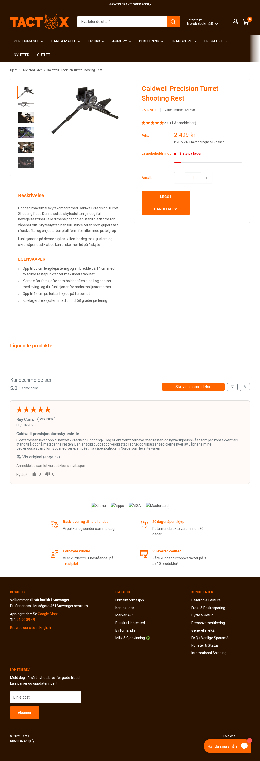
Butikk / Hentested (130, 623)
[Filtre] (232, 387)
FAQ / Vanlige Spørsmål (210, 638)
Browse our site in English (30, 628)
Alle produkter (32, 70)
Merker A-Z (124, 615)
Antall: (147, 178)
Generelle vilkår (203, 630)
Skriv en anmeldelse (193, 386)
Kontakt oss (124, 608)
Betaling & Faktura (206, 600)
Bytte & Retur (202, 615)
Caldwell (149, 110)
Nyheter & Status (205, 645)
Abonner (24, 712)
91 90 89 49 (26, 619)
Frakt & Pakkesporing (208, 608)
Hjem (14, 70)
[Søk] (173, 21)
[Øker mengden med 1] (206, 177)
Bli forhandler (126, 630)
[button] (153, 123)
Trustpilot (70, 564)
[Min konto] (235, 21)
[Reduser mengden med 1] (179, 177)
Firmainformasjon (129, 600)
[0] (245, 22)
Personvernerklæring (208, 623)
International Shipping (208, 653)
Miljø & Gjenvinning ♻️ (132, 638)
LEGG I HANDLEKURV (165, 203)
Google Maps (48, 614)
